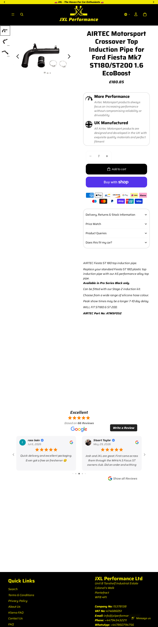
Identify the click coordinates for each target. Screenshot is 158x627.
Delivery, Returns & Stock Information (110, 214)
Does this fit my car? (99, 242)
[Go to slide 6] (82, 473)
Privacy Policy (18, 601)
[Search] (21, 14)
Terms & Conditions (21, 595)
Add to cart (119, 169)
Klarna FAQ (15, 612)
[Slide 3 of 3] (5, 52)
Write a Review (123, 428)
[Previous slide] (16, 57)
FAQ (11, 624)
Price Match (93, 224)
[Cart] (144, 14)
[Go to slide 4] (75, 473)
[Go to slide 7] (85, 473)
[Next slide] (70, 57)
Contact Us (15, 618)
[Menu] (13, 14)
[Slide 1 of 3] (5, 30)
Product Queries (96, 233)
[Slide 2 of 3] (5, 41)
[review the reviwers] (71, 442)
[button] (127, 14)
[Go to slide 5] (79, 473)
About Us (14, 606)
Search (13, 589)
